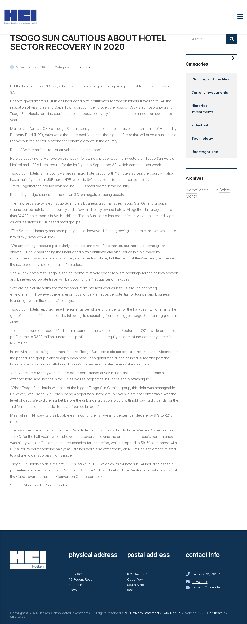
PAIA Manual (171, 613)
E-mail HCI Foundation (208, 587)
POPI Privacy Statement (141, 613)
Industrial (199, 125)
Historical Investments (202, 108)
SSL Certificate (211, 613)
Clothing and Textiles (210, 79)
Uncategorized (204, 151)
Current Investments (209, 92)
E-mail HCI (200, 582)
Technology (202, 138)
